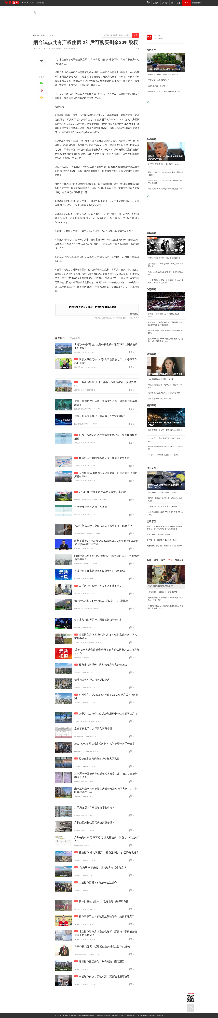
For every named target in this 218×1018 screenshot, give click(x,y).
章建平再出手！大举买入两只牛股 (93, 728)
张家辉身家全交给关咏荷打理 (159, 399)
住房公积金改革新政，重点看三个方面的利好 (99, 416)
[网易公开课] (156, 2)
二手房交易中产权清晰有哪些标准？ (94, 807)
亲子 (163, 560)
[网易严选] (164, 2)
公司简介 (92, 1015)
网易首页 (25, 3)
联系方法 (100, 1015)
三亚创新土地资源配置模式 (158, 80)
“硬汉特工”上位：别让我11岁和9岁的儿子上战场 (101, 600)
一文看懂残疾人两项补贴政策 (90, 506)
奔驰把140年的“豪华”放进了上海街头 (162, 506)
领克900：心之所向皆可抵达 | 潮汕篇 (162, 493)
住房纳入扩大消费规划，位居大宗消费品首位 (104, 457)
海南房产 (151, 50)
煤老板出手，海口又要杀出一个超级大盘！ (165, 92)
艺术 (170, 560)
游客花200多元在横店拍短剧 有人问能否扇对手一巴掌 (104, 743)
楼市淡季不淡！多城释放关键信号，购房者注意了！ (108, 916)
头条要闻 (151, 139)
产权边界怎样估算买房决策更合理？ (94, 822)
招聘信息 (107, 1015)
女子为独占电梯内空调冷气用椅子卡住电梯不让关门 (108, 713)
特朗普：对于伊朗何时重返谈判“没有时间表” (165, 608)
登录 (186, 3)
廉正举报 (152, 1015)
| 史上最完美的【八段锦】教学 (162, 540)
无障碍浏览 (40, 3)
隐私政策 (122, 1015)
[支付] (172, 2)
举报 (137, 48)
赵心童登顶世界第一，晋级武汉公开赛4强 (97, 619)
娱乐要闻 (151, 354)
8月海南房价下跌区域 (156, 86)
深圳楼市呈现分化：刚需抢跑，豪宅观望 (101, 961)
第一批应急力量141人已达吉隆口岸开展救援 (104, 901)
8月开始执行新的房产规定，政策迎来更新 (102, 491)
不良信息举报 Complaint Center (137, 1015)
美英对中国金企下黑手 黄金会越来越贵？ (164, 258)
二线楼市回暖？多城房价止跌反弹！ (99, 882)
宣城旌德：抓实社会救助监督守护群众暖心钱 (99, 570)
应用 (31, 3)
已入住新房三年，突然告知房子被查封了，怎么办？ (103, 525)
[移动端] (148, 2)
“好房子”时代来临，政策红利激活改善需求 (102, 867)
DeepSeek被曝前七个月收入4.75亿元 (163, 455)
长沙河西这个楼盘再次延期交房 (92, 679)
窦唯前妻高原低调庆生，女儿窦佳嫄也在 (164, 393)
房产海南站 (134, 314)
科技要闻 (151, 405)
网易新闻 (157, 35)
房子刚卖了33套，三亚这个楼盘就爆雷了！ (165, 75)
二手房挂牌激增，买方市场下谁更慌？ (100, 585)
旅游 (149, 560)
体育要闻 (151, 289)
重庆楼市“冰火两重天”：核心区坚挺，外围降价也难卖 (109, 852)
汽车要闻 (151, 468)
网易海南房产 (45, 35)
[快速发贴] (42, 62)
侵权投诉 (160, 1015)
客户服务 (115, 1015)
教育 (156, 560)
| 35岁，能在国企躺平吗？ (159, 535)
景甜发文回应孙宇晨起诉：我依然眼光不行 (165, 189)
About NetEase (82, 1015)
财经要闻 (151, 233)
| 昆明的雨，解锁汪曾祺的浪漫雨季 (164, 546)
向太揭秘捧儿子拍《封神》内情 (160, 379)
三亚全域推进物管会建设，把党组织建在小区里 (91, 307)
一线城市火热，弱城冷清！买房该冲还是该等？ (105, 976)
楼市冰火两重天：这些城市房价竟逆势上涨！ (104, 664)
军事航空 (179, 560)
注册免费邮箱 (196, 3)
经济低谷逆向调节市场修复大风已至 (99, 758)
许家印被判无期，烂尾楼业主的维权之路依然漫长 (102, 946)
